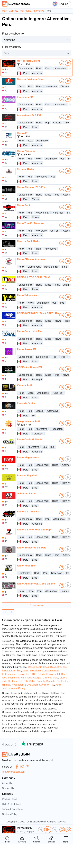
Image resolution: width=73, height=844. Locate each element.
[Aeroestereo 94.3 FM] (9, 117)
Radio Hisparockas (28, 457)
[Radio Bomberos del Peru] (9, 549)
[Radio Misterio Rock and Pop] (9, 531)
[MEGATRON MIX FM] (9, 63)
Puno (35, 289)
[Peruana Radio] (9, 171)
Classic (57, 122)
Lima (34, 127)
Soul (10, 677)
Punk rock (57, 392)
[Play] (47, 829)
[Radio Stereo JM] (9, 351)
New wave (51, 86)
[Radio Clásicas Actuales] (9, 261)
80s (62, 302)
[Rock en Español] (9, 477)
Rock (39, 68)
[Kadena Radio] (9, 387)
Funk (17, 677)
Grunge (22, 688)
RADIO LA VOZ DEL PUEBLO (33, 277)
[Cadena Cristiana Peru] (9, 81)
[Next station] (54, 829)
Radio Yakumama (27, 295)
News (39, 86)
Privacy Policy (9, 799)
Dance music (25, 68)
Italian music (8, 670)
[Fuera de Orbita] (9, 405)
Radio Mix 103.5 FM (28, 511)
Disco (48, 68)
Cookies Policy (10, 814)
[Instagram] (22, 767)
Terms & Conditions (12, 809)
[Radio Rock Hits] (9, 567)
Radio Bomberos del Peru (32, 547)
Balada (41, 674)
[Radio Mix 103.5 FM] (9, 513)
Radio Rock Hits (26, 565)
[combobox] (4, 40)
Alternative (60, 68)
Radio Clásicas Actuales (31, 259)
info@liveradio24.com (13, 771)
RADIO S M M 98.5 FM (29, 367)
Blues (55, 464)
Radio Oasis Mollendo (30, 439)
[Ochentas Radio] (9, 495)
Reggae (64, 591)
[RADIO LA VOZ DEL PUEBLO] (9, 279)
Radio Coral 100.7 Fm (29, 331)
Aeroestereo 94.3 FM (29, 115)
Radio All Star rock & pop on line (36, 583)
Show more (36, 605)
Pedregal (37, 379)
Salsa (32, 681)
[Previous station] (40, 829)
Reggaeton (57, 428)
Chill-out (54, 230)
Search (36, 841)
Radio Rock (23, 205)
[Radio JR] (9, 135)
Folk (57, 284)
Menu (65, 841)
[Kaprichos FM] (9, 99)
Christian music (50, 670)
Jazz (30, 140)
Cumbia (41, 681)
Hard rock (58, 212)
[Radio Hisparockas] (9, 459)
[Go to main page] (16, 4)
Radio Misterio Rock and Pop (34, 529)
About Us (7, 783)
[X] (28, 767)
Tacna (35, 199)
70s (52, 684)
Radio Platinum (26, 151)
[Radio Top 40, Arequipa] (9, 225)
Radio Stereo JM (26, 349)
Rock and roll (51, 266)
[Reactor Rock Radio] (9, 243)
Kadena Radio (25, 385)
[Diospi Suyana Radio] (9, 423)
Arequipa (37, 73)
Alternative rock (40, 684)
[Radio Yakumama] (9, 297)
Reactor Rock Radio (28, 241)
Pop (30, 86)
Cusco (35, 217)
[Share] (68, 829)
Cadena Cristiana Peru (30, 79)
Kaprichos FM (25, 97)
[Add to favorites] (61, 62)
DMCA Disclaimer (11, 804)
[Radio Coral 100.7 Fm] (9, 333)
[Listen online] (68, 63)
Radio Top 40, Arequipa (30, 223)
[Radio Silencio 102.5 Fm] (9, 189)
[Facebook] (17, 767)
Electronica (42, 356)
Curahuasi (37, 433)
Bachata (50, 681)
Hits (53, 176)
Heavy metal (42, 212)
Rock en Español (27, 475)
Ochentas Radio (26, 493)
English (63, 4)
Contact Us (8, 788)
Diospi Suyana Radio (29, 421)
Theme (7, 841)
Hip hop (6, 684)
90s (62, 158)
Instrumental (8, 674)
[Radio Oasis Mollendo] (9, 441)
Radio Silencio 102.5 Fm (31, 187)
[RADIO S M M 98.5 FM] (9, 369)
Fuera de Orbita (26, 403)
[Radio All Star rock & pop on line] (9, 585)
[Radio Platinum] (9, 153)
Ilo (33, 415)
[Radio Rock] (9, 207)
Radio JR (22, 133)
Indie (38, 248)
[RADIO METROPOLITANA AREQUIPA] (9, 315)
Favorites (51, 841)
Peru (25, 73)
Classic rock (34, 266)
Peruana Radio (25, 169)
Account (22, 841)
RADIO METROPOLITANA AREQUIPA (38, 313)
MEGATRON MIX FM (28, 61)
